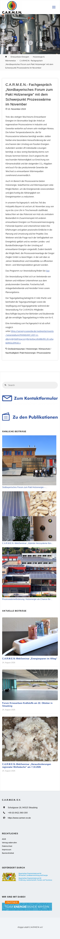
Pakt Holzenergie (28, 353)
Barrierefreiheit (8, 853)
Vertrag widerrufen (9, 843)
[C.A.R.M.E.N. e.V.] (12, 7)
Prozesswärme (44, 353)
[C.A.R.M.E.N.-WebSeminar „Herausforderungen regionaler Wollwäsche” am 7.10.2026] (30, 739)
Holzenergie (32, 349)
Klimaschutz (44, 349)
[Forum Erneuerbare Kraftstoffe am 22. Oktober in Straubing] (30, 685)
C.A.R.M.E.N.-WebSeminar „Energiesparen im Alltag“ (29, 658)
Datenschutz (7, 846)
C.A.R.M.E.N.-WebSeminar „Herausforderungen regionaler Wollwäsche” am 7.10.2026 (26, 765)
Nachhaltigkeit (12, 353)
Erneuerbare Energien (20, 57)
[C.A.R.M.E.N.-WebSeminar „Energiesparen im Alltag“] (30, 636)
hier (47, 271)
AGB (4, 839)
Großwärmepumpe (16, 349)
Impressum (6, 850)
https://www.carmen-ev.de (19, 818)
